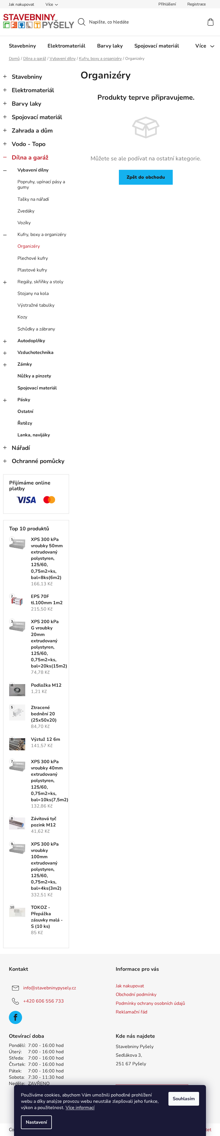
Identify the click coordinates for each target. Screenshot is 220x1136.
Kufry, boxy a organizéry (41, 234)
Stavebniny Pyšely (135, 1047)
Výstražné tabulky (35, 305)
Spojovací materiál (37, 117)
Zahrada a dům (32, 131)
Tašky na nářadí (33, 199)
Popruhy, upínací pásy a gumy (41, 184)
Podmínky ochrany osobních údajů (150, 1003)
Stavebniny (27, 77)
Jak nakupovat (21, 4)
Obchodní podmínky (136, 994)
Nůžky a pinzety (34, 376)
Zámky (24, 364)
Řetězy (24, 423)
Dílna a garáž (30, 157)
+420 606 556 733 (43, 1001)
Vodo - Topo (29, 144)
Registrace (196, 4)
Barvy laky (26, 104)
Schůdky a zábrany (36, 329)
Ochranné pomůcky (38, 461)
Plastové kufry (32, 270)
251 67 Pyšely (131, 1064)
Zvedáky (25, 211)
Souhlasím (184, 1099)
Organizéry (28, 246)
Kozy (22, 317)
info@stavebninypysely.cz (49, 988)
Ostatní (25, 411)
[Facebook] (15, 1017)
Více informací (80, 1108)
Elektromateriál (33, 90)
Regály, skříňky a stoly (40, 282)
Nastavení (36, 1122)
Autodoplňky (31, 341)
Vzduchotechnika (35, 352)
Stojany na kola (33, 293)
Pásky (23, 400)
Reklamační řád (131, 1012)
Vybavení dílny (32, 170)
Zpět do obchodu (146, 177)
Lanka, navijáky (33, 435)
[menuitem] (22, 46)
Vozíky (24, 223)
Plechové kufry (32, 258)
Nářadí (21, 448)
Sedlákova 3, (129, 1055)
